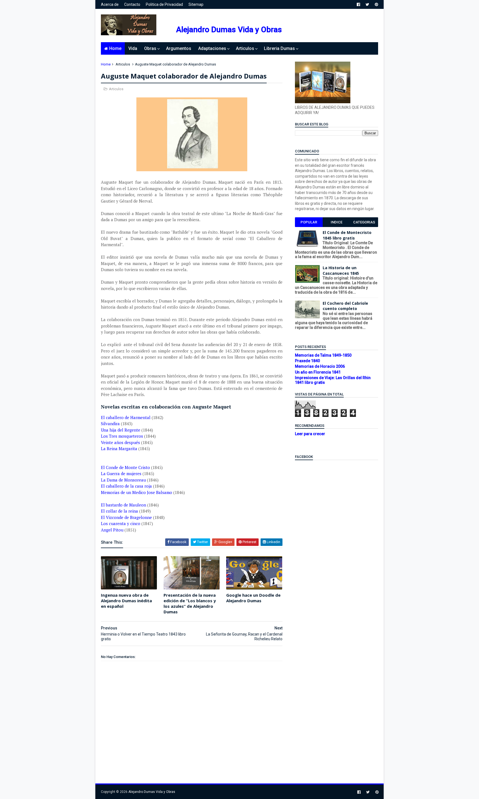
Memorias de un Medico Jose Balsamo (136, 492)
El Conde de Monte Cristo (125, 467)
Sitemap (195, 4)
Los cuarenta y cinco (120, 523)
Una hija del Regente (120, 430)
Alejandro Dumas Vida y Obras (229, 29)
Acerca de (110, 4)
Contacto (132, 4)
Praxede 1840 (307, 361)
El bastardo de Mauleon (123, 505)
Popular (308, 222)
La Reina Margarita (119, 448)
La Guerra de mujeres (121, 473)
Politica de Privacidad (164, 4)
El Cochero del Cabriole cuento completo (345, 306)
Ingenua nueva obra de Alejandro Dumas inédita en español (126, 600)
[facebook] (358, 4)
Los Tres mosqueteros (122, 436)
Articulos (245, 48)
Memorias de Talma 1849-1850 (323, 355)
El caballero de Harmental (126, 417)
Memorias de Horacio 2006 (320, 366)
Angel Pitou (112, 530)
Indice (336, 222)
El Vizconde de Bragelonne (126, 517)
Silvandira (110, 423)
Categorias (364, 222)
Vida (132, 48)
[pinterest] (376, 4)
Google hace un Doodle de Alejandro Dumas (253, 597)
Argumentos (178, 48)
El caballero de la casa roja (126, 486)
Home (115, 48)
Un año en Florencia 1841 (318, 372)
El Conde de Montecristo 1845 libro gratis (347, 235)
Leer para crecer (310, 434)
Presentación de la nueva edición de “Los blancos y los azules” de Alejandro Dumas (190, 603)
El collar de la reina (119, 511)
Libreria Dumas (279, 48)
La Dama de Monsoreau (123, 480)
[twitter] (367, 4)
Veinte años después (120, 442)
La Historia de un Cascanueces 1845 (341, 270)
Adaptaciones (212, 48)
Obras (150, 48)
